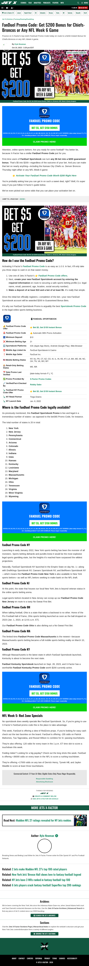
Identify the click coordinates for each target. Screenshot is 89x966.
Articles (10, 19)
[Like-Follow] (12, 8)
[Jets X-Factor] (9, 2)
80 (63, 13)
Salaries (70, 13)
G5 (36, 13)
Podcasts (46, 2)
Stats (57, 13)
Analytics (37, 2)
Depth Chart (28, 13)
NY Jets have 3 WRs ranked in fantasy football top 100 (41, 880)
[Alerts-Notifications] (7, 8)
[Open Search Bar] (78, 2)
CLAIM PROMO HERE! (44, 142)
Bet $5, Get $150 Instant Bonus (47, 327)
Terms (54, 958)
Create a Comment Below (45, 796)
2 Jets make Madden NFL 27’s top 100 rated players (39, 869)
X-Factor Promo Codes (40, 379)
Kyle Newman (20, 44)
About (14, 958)
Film (30, 2)
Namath (78, 13)
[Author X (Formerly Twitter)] (56, 835)
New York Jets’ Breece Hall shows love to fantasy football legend (46, 874)
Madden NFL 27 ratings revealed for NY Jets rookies (43, 820)
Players (55, 2)
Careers (30, 958)
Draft (85, 13)
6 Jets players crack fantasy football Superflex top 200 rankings (46, 885)
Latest (19, 13)
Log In (75, 8)
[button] (84, 2)
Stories (23, 2)
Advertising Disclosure (44, 782)
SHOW (22, 199)
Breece (51, 13)
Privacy (47, 958)
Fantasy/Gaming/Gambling (24, 19)
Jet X (4, 19)
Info (62, 2)
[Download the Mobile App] (2, 8)
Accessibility (72, 958)
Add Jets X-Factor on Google (45, 799)
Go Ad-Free (83, 8)
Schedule (42, 13)
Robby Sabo (35, 384)
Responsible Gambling (44, 779)
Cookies (62, 958)
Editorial (38, 958)
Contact (22, 958)
